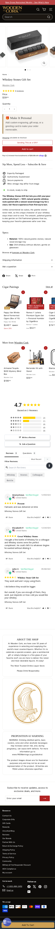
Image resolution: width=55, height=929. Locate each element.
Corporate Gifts (8, 819)
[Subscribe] (45, 798)
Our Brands (6, 838)
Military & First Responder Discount (16, 865)
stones (23, 474)
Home (4, 74)
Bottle (10, 480)
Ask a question (9, 266)
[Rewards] (7, 922)
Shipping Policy (8, 850)
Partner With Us (8, 842)
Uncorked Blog (8, 831)
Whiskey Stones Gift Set (15, 511)
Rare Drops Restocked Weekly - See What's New (27, 2)
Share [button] (10, 517)
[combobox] (27, 17)
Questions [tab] (27, 453)
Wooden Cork (8, 85)
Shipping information (12, 260)
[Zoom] (44, 63)
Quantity (6, 104)
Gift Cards (6, 823)
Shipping (5, 138)
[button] (44, 517)
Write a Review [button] (29, 437)
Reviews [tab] (9, 453)
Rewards (5, 827)
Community (7, 861)
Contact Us (6, 816)
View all (49, 287)
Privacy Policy (8, 857)
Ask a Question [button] (29, 444)
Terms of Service (9, 854)
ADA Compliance (9, 869)
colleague (37, 474)
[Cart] (44, 9)
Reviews (5, 835)
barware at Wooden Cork (23, 252)
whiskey (11, 474)
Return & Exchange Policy (12, 846)
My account (7, 873)
